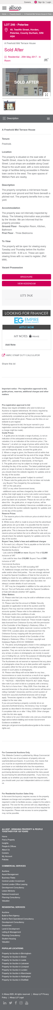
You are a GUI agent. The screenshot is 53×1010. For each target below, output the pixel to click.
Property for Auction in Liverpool (15, 966)
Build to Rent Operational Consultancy (18, 918)
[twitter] (11, 1003)
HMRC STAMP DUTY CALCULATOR (23, 355)
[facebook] (16, 1003)
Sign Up (41, 2)
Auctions (5, 871)
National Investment (10, 894)
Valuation (6, 900)
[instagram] (21, 1003)
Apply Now (26, 327)
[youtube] (26, 1003)
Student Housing (9, 938)
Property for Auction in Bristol (14, 956)
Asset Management (10, 874)
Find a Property (8, 839)
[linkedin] (5, 1003)
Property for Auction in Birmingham (16, 953)
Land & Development (11, 928)
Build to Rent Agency (11, 915)
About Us (6, 849)
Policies (5, 859)
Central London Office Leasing (14, 884)
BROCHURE (26, 276)
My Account (7, 856)
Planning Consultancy (11, 897)
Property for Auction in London (14, 969)
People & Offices (9, 846)
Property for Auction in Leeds (14, 960)
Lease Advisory (8, 890)
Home (4, 836)
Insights (5, 843)
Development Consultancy (13, 887)
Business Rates (8, 877)
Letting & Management (11, 932)
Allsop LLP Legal (17, 997)
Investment (6, 925)
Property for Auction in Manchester (16, 973)
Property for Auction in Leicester (15, 963)
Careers (27, 2)
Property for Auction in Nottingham (16, 976)
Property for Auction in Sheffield (15, 979)
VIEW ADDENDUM (26, 283)
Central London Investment (13, 880)
